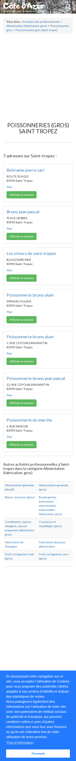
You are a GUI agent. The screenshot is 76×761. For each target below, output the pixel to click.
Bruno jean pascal (23, 211)
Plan (9, 187)
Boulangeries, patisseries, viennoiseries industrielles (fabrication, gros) (50, 505)
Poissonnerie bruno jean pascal (36, 378)
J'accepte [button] (38, 753)
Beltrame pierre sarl (25, 169)
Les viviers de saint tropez (31, 253)
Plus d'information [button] (20, 742)
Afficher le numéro (21, 194)
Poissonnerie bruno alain (30, 294)
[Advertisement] (38, 76)
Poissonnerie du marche (29, 419)
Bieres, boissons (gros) (20, 497)
